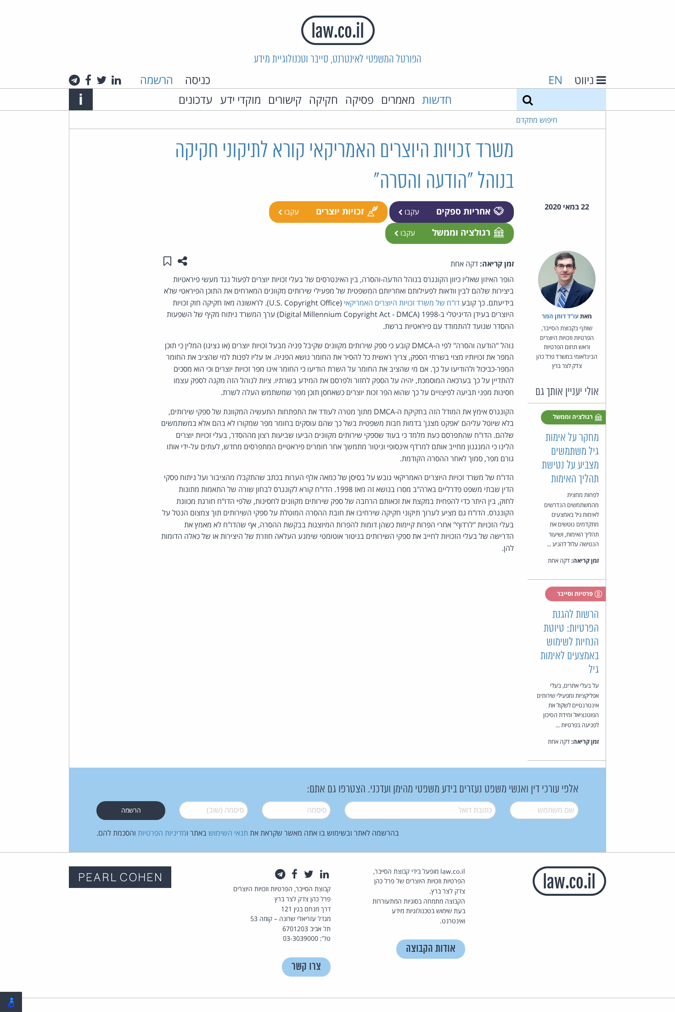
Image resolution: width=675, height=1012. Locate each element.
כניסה (197, 79)
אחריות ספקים (463, 211)
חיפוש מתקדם (536, 120)
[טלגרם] (74, 80)
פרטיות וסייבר (575, 593)
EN (555, 79)
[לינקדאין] (116, 80)
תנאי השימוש (228, 833)
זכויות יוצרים (340, 211)
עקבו (411, 212)
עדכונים (196, 99)
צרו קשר (306, 967)
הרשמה (156, 79)
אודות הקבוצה (431, 949)
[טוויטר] (101, 80)
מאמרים (398, 99)
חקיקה (323, 99)
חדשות (437, 99)
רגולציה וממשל (461, 232)
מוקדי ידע (240, 99)
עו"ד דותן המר (560, 316)
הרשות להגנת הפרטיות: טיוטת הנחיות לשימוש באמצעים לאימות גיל (569, 642)
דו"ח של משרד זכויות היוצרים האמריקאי (402, 303)
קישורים (285, 99)
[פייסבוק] (88, 80)
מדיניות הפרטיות (162, 833)
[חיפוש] (528, 99)
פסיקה (359, 99)
